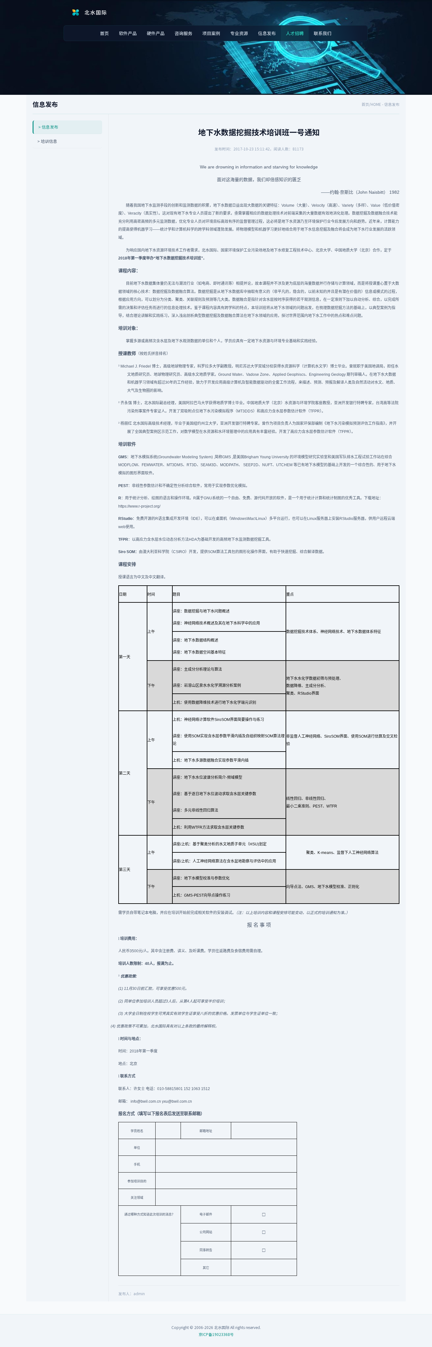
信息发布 (267, 33)
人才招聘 (295, 33)
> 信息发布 (48, 127)
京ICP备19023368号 (216, 1334)
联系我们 (322, 33)
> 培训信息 (47, 141)
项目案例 (211, 33)
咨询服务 (183, 33)
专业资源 (239, 33)
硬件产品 (155, 33)
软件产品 (128, 33)
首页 (104, 33)
